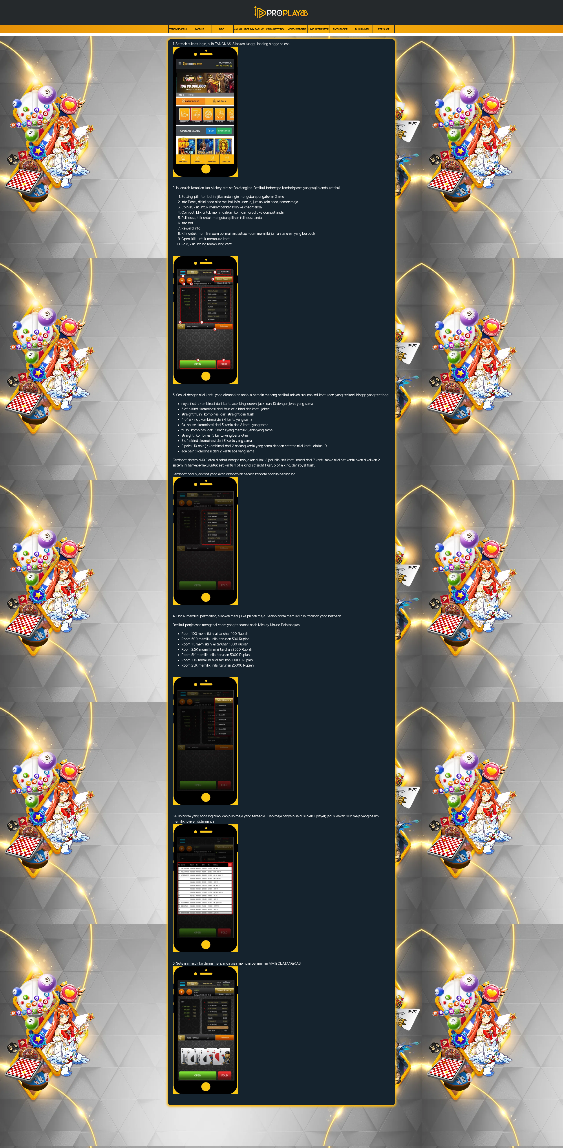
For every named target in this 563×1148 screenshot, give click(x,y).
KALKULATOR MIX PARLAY (249, 29)
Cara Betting (275, 29)
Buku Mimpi (362, 29)
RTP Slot (383, 29)
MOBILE (200, 29)
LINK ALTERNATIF (319, 29)
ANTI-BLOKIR (340, 29)
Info (222, 29)
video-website (297, 29)
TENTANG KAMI (178, 29)
